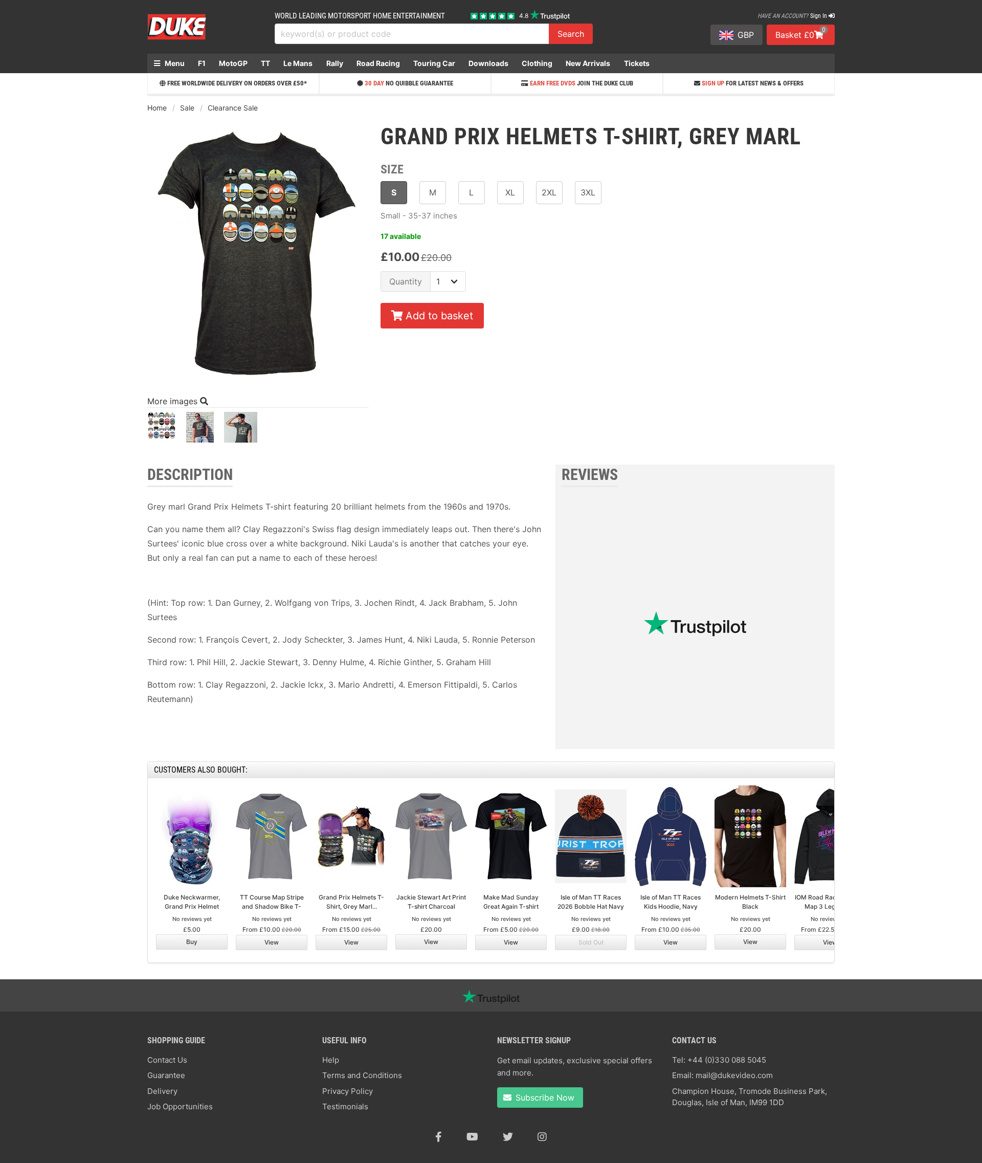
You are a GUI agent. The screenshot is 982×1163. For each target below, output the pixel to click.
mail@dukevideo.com (734, 1075)
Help (330, 1060)
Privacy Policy (347, 1091)
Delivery (162, 1091)
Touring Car (434, 63)
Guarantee (166, 1075)
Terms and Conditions (362, 1075)
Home (157, 107)
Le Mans (298, 63)
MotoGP (233, 63)
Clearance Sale (233, 107)
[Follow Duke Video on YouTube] (472, 1137)
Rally (334, 63)
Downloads (488, 63)
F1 (202, 63)
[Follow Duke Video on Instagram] (542, 1137)
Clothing (537, 63)
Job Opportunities (180, 1106)
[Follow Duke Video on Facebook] (438, 1137)
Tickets (637, 63)
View (271, 942)
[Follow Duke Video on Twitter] (508, 1137)
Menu (174, 63)
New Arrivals (588, 63)
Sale (187, 107)
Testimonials (345, 1106)
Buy (191, 942)
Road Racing (378, 63)
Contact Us (167, 1060)
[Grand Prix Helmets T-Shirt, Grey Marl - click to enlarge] (257, 381)
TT (265, 63)
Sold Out (591, 942)
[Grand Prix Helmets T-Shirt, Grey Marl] (161, 430)
